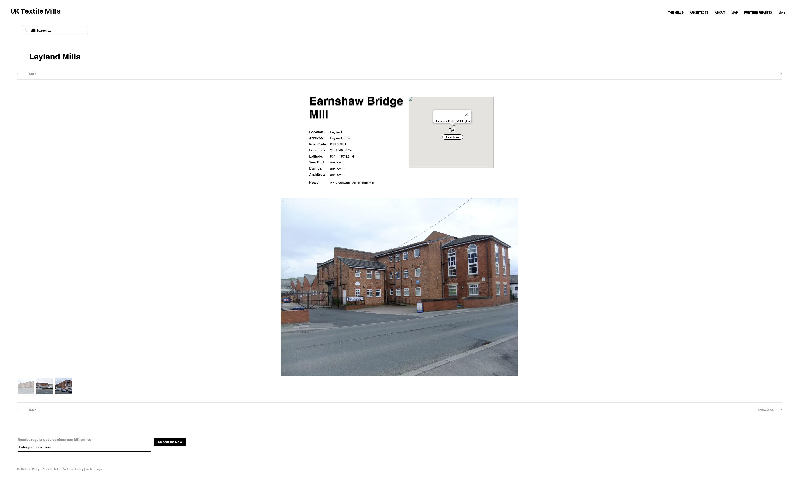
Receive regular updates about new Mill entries (54, 439)
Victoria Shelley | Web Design (82, 469)
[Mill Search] (26, 30)
